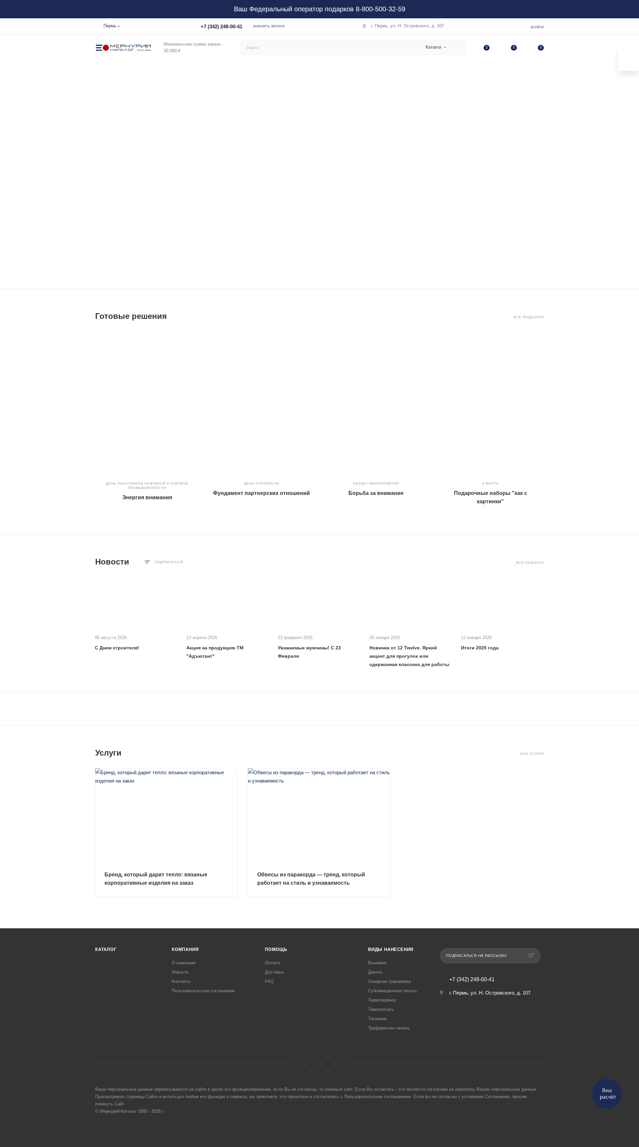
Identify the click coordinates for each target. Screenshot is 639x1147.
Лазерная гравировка (389, 981)
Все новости (530, 563)
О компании (183, 962)
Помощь (276, 949)
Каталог (105, 949)
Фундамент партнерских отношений (261, 493)
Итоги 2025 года (480, 647)
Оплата (272, 962)
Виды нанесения (390, 949)
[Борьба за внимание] (376, 403)
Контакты (181, 981)
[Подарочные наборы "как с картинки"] (490, 403)
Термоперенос (382, 1000)
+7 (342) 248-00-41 (221, 26)
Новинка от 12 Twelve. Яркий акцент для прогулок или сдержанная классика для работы (409, 656)
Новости (180, 972)
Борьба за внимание (376, 493)
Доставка (274, 972)
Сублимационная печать (392, 990)
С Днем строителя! (117, 647)
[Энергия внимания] (147, 403)
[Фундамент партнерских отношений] (261, 403)
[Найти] (457, 48)
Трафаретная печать (389, 1028)
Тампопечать (381, 1009)
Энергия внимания (147, 497)
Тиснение (377, 1018)
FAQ (269, 981)
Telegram (328, 1063)
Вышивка (377, 962)
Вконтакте (311, 1063)
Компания (185, 949)
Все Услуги (532, 754)
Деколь (375, 972)
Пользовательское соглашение (203, 990)
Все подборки (529, 317)
